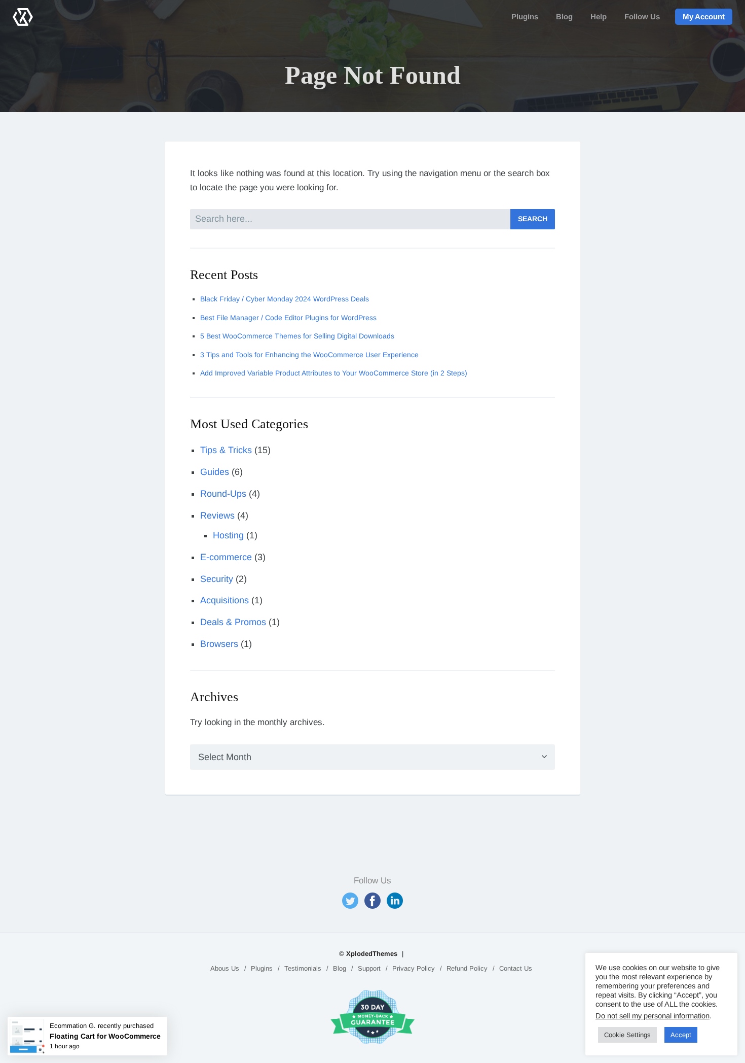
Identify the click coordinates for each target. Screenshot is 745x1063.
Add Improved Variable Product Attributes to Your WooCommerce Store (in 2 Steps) (333, 373)
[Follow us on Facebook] (372, 901)
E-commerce (226, 557)
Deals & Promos (233, 622)
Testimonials (302, 968)
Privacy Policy (413, 968)
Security (216, 579)
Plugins (524, 16)
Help (598, 16)
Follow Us (642, 16)
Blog (564, 16)
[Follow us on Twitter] (350, 901)
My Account (704, 16)
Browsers (219, 644)
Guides (214, 472)
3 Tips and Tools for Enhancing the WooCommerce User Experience (309, 355)
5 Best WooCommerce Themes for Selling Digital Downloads (297, 336)
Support (369, 968)
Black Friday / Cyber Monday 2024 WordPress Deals (284, 299)
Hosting (228, 535)
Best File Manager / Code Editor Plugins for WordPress (288, 318)
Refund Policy (467, 968)
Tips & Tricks (226, 450)
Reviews (217, 515)
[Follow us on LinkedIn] (395, 901)
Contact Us (515, 968)
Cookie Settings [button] (627, 1035)
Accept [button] (680, 1035)
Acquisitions (224, 600)
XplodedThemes (371, 953)
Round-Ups (223, 494)
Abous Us (224, 968)
